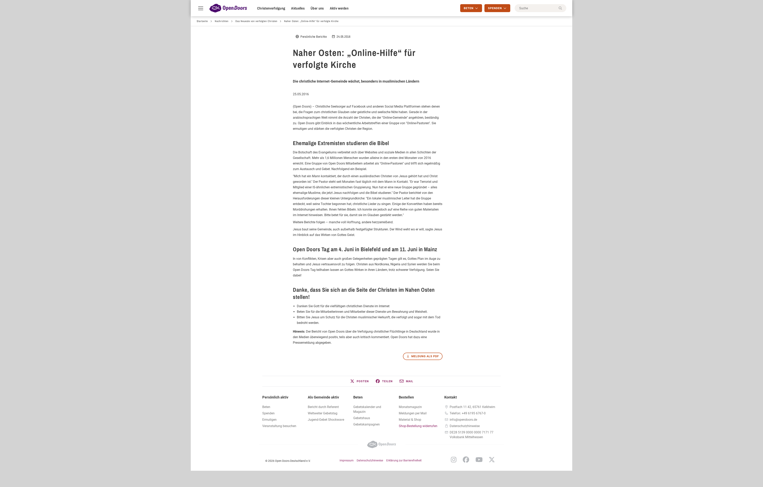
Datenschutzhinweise (465, 426)
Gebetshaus (361, 418)
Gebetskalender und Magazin (367, 409)
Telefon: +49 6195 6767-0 (468, 413)
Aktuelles (298, 8)
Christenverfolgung (271, 8)
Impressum (346, 460)
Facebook (466, 459)
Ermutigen (269, 420)
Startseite (202, 21)
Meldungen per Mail (413, 413)
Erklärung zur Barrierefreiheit (404, 460)
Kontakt (450, 397)
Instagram (454, 459)
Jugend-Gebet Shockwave (326, 420)
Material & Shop (410, 420)
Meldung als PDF (425, 356)
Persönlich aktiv (275, 397)
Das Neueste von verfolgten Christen (256, 21)
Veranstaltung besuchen (279, 426)
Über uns (317, 8)
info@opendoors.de (463, 420)
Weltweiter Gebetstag (322, 413)
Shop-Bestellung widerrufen (418, 426)
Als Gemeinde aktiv (323, 397)
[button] (359, 381)
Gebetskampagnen (366, 424)
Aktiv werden (339, 8)
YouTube (479, 459)
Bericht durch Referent (323, 407)
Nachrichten (222, 21)
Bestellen (406, 397)
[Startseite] (228, 8)
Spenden (268, 413)
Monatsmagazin (410, 407)
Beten (266, 407)
